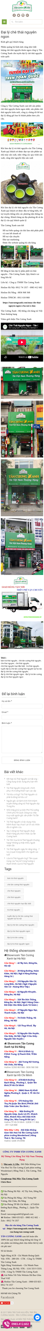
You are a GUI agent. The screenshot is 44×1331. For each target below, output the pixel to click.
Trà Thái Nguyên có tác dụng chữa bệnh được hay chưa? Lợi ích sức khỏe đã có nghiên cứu (23, 824)
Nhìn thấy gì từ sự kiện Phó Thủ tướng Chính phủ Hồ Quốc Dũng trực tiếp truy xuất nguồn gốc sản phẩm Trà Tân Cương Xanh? (23, 814)
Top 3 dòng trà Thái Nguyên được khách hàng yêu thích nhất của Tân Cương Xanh (21, 834)
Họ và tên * (7, 701)
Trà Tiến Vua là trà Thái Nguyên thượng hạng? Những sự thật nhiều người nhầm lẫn (23, 843)
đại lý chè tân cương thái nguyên (14, 671)
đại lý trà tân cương (33, 674)
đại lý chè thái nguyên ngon (12, 674)
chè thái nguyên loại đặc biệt (13, 666)
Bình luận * (7, 723)
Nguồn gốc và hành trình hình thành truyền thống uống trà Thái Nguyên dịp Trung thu (23, 803)
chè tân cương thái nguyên (30, 660)
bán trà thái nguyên (9, 660)
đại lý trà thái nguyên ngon (12, 677)
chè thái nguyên (14, 50)
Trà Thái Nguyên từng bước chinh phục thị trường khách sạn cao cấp (21, 789)
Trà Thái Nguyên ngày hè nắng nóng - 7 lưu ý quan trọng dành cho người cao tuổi (23, 852)
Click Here (6, 1182)
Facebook (7, 1297)
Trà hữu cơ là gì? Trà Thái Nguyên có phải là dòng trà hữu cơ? (22, 795)
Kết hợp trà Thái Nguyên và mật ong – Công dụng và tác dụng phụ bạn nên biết (22, 782)
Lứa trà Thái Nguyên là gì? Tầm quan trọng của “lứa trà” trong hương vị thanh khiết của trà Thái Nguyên (22, 861)
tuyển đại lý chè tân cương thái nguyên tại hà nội (21, 668)
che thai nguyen (7, 663)
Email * (5, 712)
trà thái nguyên (21, 148)
